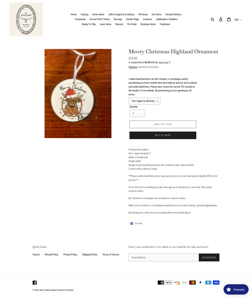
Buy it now (163, 135)
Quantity (133, 106)
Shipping (133, 67)
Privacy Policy (70, 254)
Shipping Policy (89, 254)
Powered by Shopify (65, 290)
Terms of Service (110, 254)
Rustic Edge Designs (48, 290)
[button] (174, 62)
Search (36, 254)
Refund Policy (51, 254)
